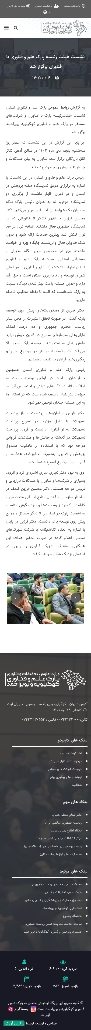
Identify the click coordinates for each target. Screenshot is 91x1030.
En (49, 12)
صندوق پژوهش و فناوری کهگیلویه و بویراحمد (53, 931)
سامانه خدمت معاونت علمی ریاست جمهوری (53, 923)
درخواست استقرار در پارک (65, 761)
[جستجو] (16, 28)
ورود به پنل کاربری (16, 6)
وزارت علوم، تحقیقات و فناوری (63, 892)
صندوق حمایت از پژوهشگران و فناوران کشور (53, 900)
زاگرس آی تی (14, 1023)
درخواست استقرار (44, 6)
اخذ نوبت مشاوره (71, 753)
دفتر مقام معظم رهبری (67, 814)
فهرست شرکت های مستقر (65, 769)
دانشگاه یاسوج (72, 915)
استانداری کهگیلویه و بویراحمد (62, 908)
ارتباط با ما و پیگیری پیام (66, 777)
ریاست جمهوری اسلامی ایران (63, 822)
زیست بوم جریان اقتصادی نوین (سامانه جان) (53, 846)
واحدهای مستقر (72, 6)
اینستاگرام (21, 1009)
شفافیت (76, 784)
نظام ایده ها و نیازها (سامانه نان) (61, 854)
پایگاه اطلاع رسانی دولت (66, 830)
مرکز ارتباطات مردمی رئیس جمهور (60, 838)
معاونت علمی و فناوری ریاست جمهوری (57, 884)
